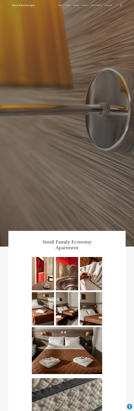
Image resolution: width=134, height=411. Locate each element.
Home (60, 5)
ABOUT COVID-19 (96, 5)
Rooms (67, 5)
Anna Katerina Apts (23, 5)
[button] (129, 406)
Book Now (108, 5)
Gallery (76, 5)
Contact (85, 5)
